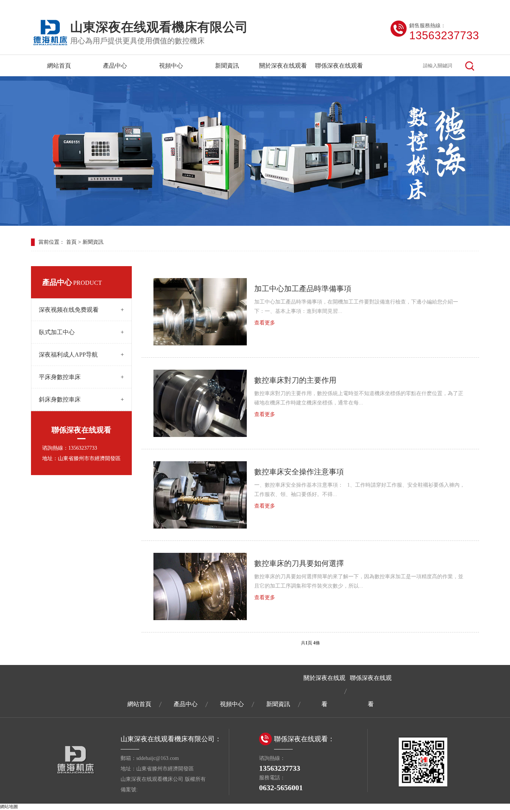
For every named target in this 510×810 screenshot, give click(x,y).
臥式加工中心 (81, 332)
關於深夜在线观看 (283, 65)
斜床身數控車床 (81, 399)
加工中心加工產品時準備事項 (302, 288)
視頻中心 (171, 65)
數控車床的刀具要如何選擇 (299, 563)
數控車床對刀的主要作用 (295, 380)
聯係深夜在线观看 (339, 65)
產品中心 (115, 65)
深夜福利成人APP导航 (81, 354)
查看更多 (264, 323)
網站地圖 (9, 806)
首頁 (71, 242)
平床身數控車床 (81, 377)
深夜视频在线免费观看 (81, 310)
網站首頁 (59, 65)
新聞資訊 (227, 65)
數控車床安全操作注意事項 (299, 472)
